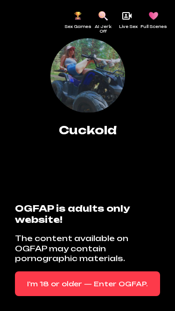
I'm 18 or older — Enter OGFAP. (87, 284)
